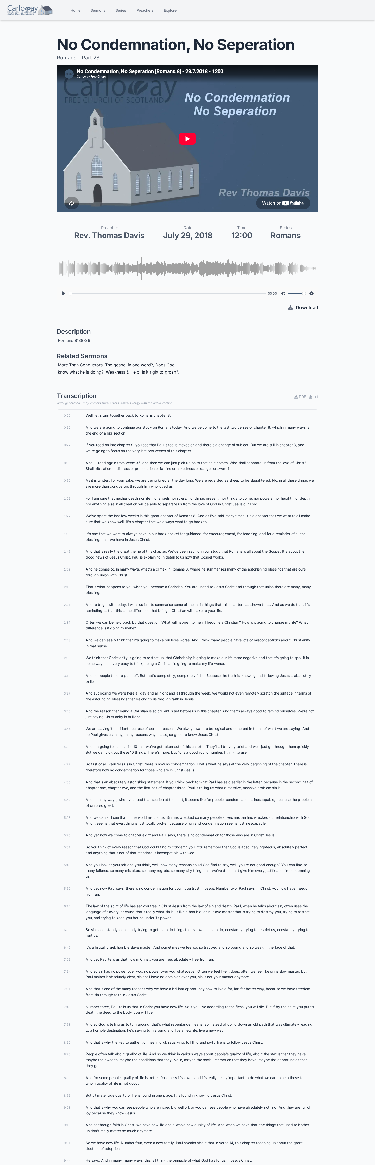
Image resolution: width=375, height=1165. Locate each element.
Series (121, 10)
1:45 (67, 551)
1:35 (67, 534)
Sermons (98, 10)
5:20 (67, 835)
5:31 (67, 847)
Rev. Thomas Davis (109, 235)
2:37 (67, 622)
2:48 (67, 640)
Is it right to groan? (160, 372)
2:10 (67, 587)
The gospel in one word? (129, 364)
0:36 (67, 463)
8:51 (67, 1095)
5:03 (67, 818)
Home (75, 10)
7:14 (67, 971)
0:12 (67, 427)
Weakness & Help (122, 372)
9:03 (67, 1107)
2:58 (67, 658)
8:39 (67, 1078)
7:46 (67, 1007)
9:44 (67, 1160)
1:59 (67, 569)
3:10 (67, 676)
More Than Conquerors (80, 364)
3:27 (67, 693)
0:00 (67, 415)
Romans (286, 235)
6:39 (67, 930)
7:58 (67, 1024)
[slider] (167, 293)
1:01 (67, 498)
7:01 (67, 959)
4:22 (67, 764)
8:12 (67, 1042)
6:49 (67, 947)
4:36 (67, 782)
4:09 (67, 747)
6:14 (67, 906)
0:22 (67, 445)
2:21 (67, 605)
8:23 (67, 1054)
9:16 (67, 1125)
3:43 (67, 711)
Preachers (145, 10)
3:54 (67, 729)
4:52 (67, 800)
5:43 (67, 865)
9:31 (67, 1143)
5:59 (67, 888)
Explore (170, 10)
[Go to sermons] (29, 10)
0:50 (67, 480)
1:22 (67, 516)
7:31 (67, 989)
